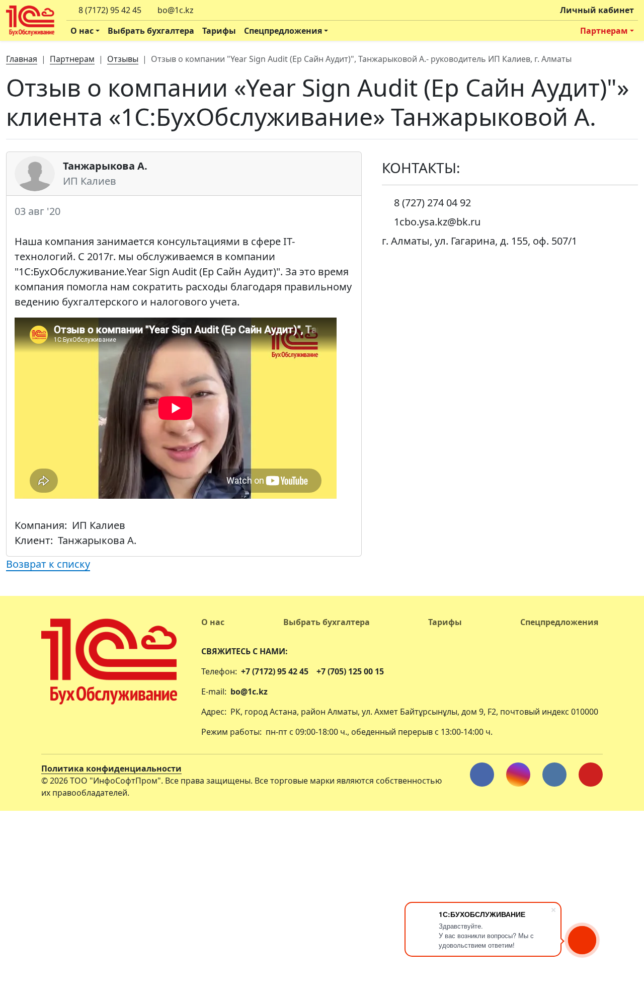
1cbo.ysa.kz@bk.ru (437, 221)
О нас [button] (82, 30)
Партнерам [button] (604, 30)
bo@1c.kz (249, 691)
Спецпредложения (559, 622)
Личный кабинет (597, 10)
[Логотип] (30, 20)
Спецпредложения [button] (283, 30)
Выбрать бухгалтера (151, 30)
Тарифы (219, 30)
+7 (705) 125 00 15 (350, 671)
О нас (212, 622)
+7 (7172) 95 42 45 (274, 671)
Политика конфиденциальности (111, 768)
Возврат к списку (48, 564)
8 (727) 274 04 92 (432, 202)
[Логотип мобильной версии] (109, 655)
